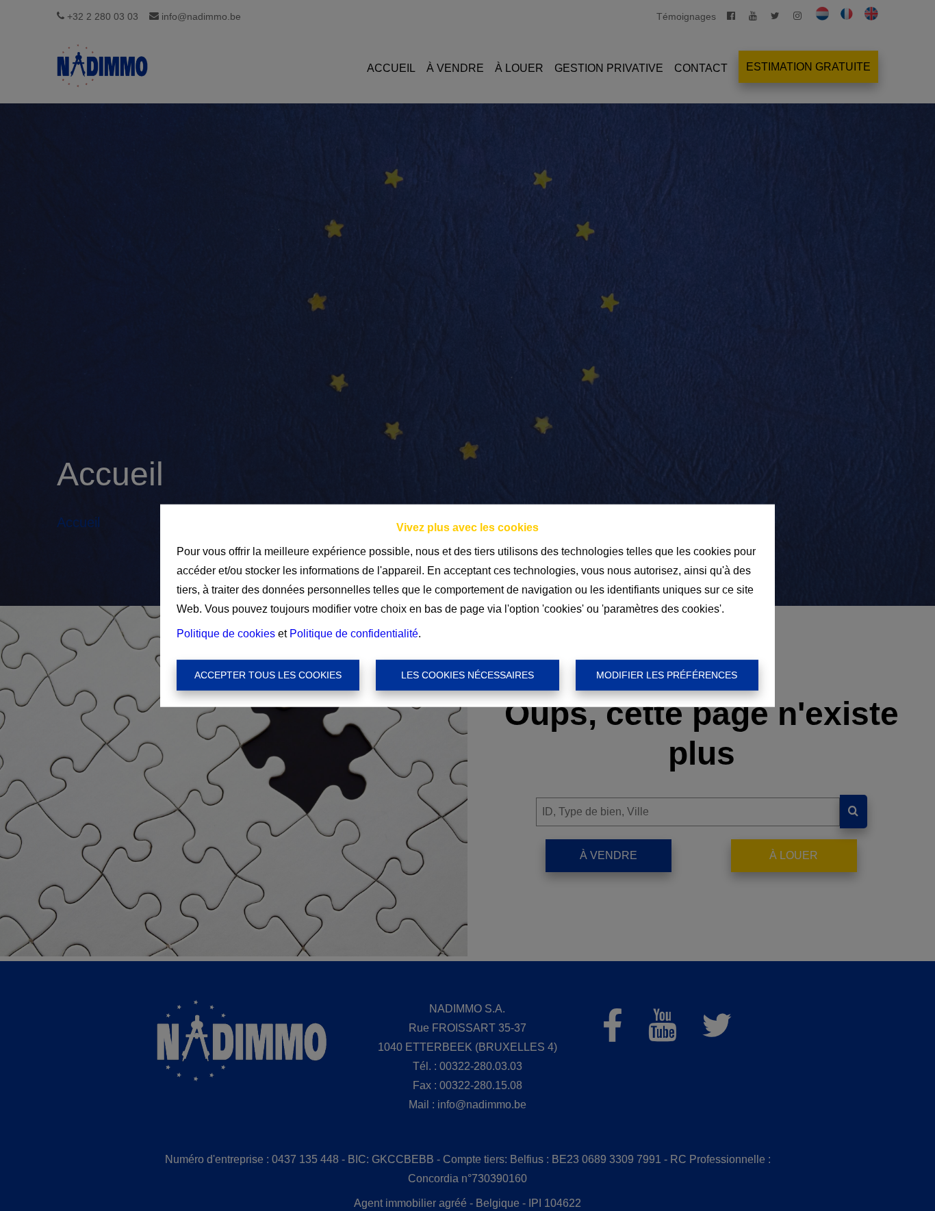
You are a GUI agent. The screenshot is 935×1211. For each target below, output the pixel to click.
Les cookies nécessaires (467, 675)
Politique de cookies (226, 633)
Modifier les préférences (666, 675)
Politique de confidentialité (354, 633)
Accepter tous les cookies (268, 675)
